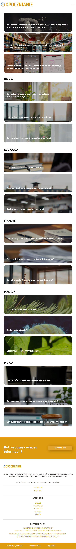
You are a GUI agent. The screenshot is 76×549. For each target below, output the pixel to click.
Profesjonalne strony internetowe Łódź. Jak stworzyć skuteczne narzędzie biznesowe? (34, 67)
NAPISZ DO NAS (60, 448)
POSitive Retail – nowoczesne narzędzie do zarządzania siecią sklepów (35, 46)
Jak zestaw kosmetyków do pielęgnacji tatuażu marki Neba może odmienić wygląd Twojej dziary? (37, 26)
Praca (8, 362)
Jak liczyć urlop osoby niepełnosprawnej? (28, 380)
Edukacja (11, 149)
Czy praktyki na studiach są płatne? (25, 167)
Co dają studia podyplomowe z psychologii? (30, 188)
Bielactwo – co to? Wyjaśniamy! (23, 351)
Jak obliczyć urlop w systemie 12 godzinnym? (30, 117)
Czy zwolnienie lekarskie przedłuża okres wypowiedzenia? (37, 422)
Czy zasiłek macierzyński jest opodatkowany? (30, 259)
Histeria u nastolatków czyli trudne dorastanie (38, 531)
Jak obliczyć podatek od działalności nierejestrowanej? (35, 238)
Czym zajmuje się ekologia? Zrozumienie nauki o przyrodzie (38, 534)
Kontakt (38, 491)
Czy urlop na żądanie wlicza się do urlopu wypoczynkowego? (28, 95)
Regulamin (51, 546)
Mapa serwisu (35, 546)
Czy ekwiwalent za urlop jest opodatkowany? (30, 280)
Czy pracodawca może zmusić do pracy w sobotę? (32, 401)
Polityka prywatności (15, 546)
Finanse (9, 220)
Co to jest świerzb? (17, 330)
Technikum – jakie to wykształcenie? (25, 209)
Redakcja (38, 487)
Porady (9, 291)
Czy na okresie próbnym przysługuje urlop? (29, 138)
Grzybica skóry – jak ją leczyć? (22, 309)
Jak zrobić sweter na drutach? (38, 528)
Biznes (8, 78)
